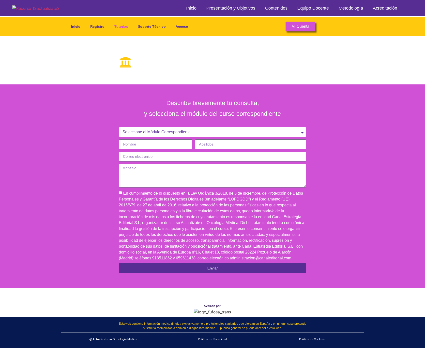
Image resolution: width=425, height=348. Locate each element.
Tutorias (121, 26)
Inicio (191, 8)
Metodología (351, 8)
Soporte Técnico (152, 26)
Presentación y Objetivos (230, 8)
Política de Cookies (311, 339)
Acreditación (385, 8)
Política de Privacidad (212, 339)
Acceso (182, 26)
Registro (97, 26)
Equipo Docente (313, 8)
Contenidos (276, 8)
